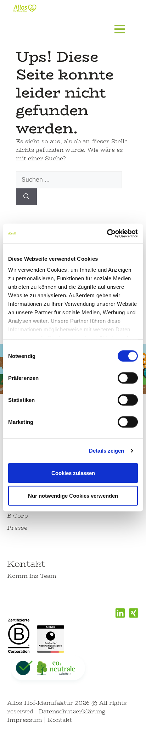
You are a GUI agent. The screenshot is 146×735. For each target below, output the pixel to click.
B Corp (17, 515)
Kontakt (26, 564)
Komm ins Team (31, 575)
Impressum (24, 719)
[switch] (128, 377)
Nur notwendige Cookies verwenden (73, 495)
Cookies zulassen (73, 473)
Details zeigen (106, 451)
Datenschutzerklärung (72, 711)
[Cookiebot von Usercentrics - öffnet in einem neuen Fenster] (107, 233)
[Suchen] (26, 196)
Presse (17, 527)
